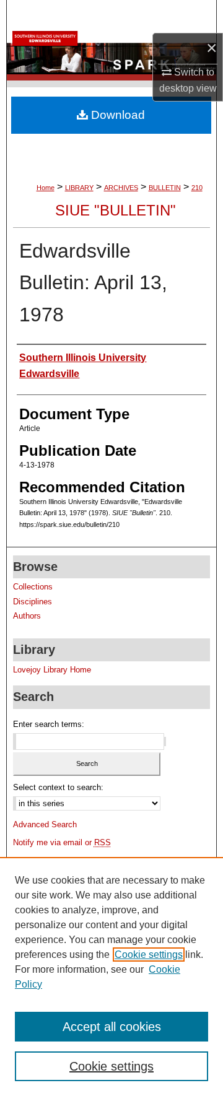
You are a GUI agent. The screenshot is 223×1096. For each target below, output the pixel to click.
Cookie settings (149, 954)
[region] (111, 976)
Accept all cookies (112, 1026)
